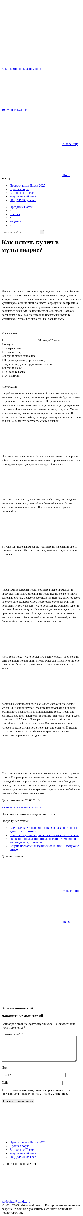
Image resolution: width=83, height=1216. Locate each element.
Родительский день (23, 196)
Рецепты (16, 221)
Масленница (71, 890)
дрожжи (20, 360)
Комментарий (12, 1034)
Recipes (15, 214)
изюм (18, 367)
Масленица (70, 144)
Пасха (66, 921)
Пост (66, 175)
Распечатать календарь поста (21, 807)
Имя (6, 1067)
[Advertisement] (41, 965)
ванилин (14, 375)
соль (11, 371)
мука (10, 344)
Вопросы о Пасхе (22, 192)
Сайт (5, 1082)
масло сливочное (25, 356)
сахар (18, 352)
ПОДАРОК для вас (23, 200)
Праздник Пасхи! (22, 207)
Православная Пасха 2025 (27, 185)
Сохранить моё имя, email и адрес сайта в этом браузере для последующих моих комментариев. (36, 1091)
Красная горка (19, 189)
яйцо (14, 364)
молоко (18, 348)
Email (6, 1075)
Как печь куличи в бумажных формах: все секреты (44, 835)
